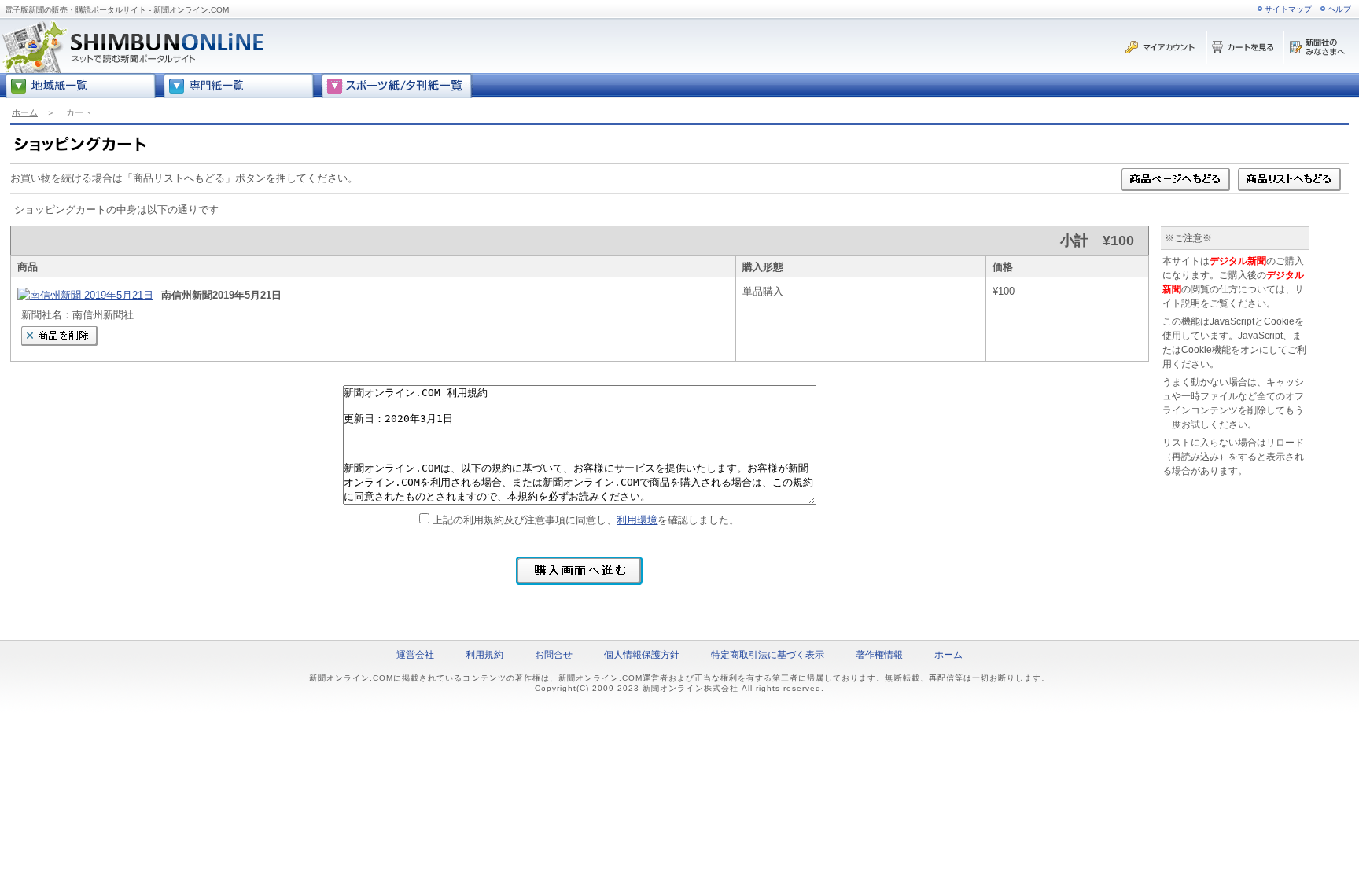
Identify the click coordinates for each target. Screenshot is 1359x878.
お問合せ (554, 654)
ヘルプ (1339, 9)
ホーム (25, 112)
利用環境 (637, 520)
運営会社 (415, 654)
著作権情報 (879, 654)
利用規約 (484, 654)
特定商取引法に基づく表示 (767, 654)
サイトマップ (1288, 9)
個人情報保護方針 (642, 654)
